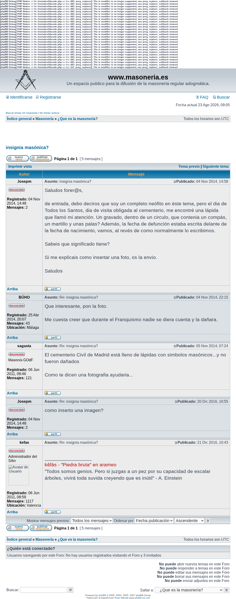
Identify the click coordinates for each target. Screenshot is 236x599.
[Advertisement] (90, 135)
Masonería (44, 119)
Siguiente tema (216, 166)
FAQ (203, 97)
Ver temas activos (49, 113)
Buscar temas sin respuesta (21, 113)
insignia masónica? (27, 147)
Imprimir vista (20, 166)
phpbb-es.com (142, 597)
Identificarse (20, 97)
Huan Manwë (122, 597)
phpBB (102, 595)
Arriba (12, 289)
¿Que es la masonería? (78, 119)
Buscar (223, 97)
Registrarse (50, 97)
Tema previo (189, 166)
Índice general (19, 119)
